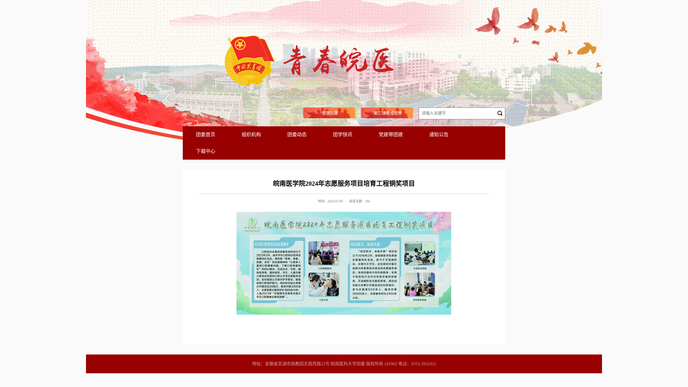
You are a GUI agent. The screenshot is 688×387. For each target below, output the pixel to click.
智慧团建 (330, 113)
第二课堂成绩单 (388, 113)
